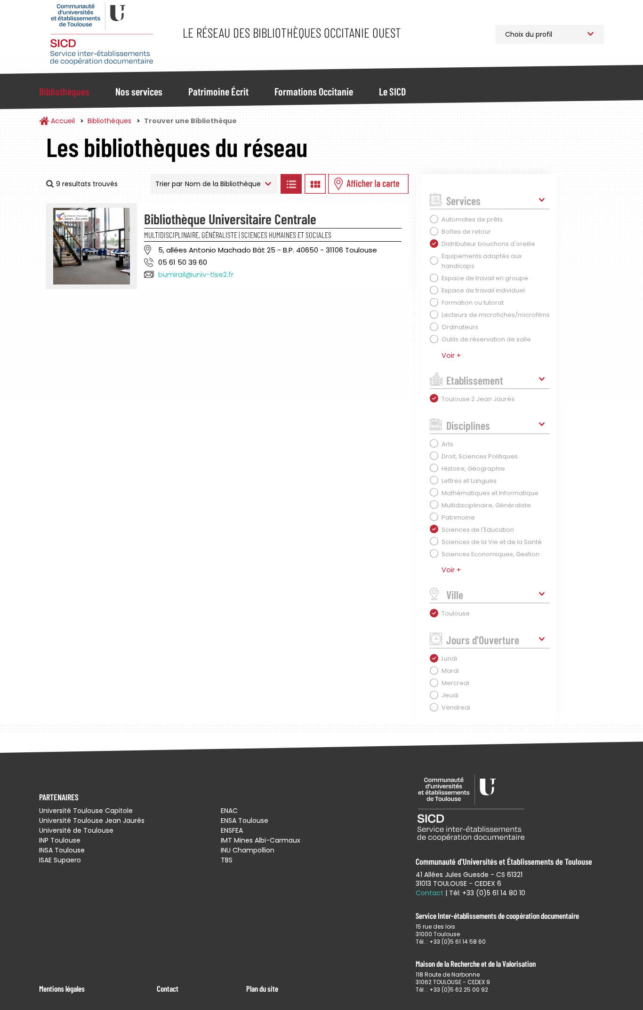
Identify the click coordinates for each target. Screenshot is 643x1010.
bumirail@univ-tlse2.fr (195, 274)
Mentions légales (62, 988)
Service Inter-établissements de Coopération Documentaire (101, 34)
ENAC (229, 810)
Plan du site (262, 988)
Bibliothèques (64, 91)
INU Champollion (247, 850)
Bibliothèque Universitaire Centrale (230, 218)
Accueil (63, 121)
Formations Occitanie (313, 91)
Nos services (138, 91)
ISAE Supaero (60, 860)
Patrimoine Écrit (218, 91)
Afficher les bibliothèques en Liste (291, 184)
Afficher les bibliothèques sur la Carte (368, 184)
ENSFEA (232, 830)
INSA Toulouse (62, 850)
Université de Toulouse (76, 830)
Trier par (169, 184)
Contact (167, 988)
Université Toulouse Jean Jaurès (92, 820)
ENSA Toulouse (244, 820)
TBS (227, 860)
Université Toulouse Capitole (86, 810)
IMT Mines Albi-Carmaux (260, 840)
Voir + (451, 355)
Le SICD (392, 91)
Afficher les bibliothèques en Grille (315, 184)
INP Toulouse (59, 840)
